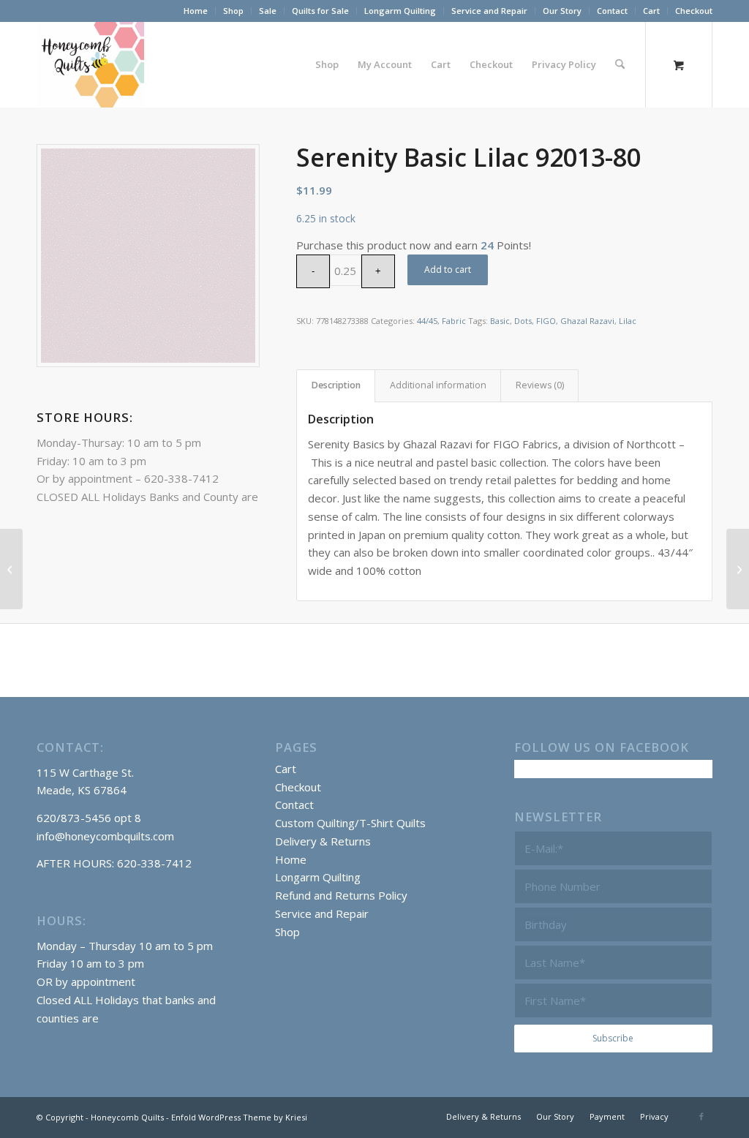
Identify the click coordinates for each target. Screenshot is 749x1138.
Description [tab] (336, 385)
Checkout (693, 10)
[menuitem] (196, 11)
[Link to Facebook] (701, 1116)
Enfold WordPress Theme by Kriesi (239, 1117)
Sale (267, 10)
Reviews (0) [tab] (540, 385)
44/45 (427, 320)
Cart (651, 10)
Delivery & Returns (323, 841)
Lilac (627, 320)
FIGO (546, 320)
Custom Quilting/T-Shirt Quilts (350, 822)
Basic (500, 320)
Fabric (454, 320)
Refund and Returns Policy (341, 895)
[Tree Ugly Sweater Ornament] (737, 569)
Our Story (562, 10)
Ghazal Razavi (587, 320)
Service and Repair (489, 10)
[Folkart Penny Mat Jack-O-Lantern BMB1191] (11, 569)
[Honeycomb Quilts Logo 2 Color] (90, 64)
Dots (523, 320)
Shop (233, 10)
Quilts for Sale (320, 10)
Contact (612, 10)
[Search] (620, 64)
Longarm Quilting (400, 10)
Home (196, 10)
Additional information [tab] (438, 385)
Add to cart (447, 269)
